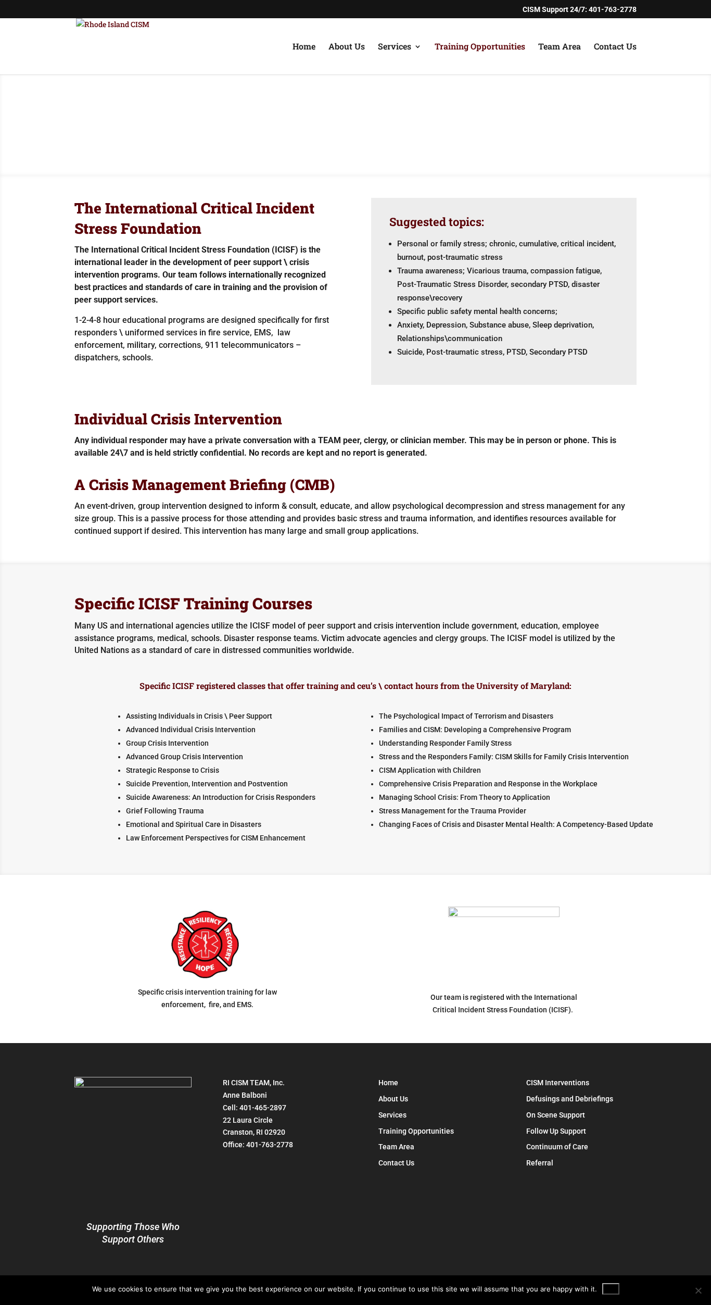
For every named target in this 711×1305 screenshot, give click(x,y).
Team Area (559, 47)
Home (304, 47)
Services (394, 47)
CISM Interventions (557, 1082)
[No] (698, 1290)
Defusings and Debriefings (569, 1099)
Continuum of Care (557, 1147)
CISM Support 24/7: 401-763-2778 (580, 10)
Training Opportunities (480, 47)
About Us (346, 47)
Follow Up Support (556, 1131)
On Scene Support (555, 1115)
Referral (539, 1163)
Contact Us (615, 47)
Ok (610, 1289)
